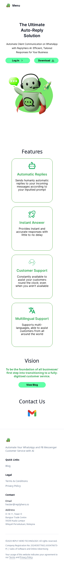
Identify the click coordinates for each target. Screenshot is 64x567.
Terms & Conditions (16, 481)
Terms (12, 557)
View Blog (32, 384)
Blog (8, 465)
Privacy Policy (13, 485)
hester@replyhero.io (17, 504)
